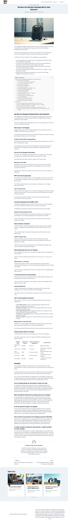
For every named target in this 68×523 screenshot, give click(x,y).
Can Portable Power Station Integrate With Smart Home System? (45, 462)
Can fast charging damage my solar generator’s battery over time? (30, 103)
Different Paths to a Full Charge (24, 94)
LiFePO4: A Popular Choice (23, 91)
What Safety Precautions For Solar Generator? (52, 487)
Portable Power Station (46, 2)
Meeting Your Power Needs (23, 84)
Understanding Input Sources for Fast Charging (26, 93)
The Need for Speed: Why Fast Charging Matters (27, 81)
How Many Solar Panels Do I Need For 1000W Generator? (33, 487)
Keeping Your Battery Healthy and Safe (25, 89)
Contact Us (61, 2)
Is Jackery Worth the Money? (15, 487)
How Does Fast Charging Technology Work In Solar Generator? (28, 79)
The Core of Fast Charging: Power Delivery (25, 83)
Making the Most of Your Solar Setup (25, 99)
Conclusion (18, 101)
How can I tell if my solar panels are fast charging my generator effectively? (31, 107)
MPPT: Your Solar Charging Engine (24, 85)
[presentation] (16, 479)
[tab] (33, 497)
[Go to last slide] (9, 485)
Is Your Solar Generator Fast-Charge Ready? (26, 95)
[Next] (58, 485)
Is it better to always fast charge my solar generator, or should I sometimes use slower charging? (33, 109)
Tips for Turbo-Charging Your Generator (25, 98)
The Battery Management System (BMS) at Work (26, 88)
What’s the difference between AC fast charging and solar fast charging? (31, 104)
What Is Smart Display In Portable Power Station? (23, 462)
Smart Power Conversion (23, 86)
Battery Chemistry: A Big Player (23, 90)
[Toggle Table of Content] (51, 78)
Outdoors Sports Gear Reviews (31, 12)
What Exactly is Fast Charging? (23, 80)
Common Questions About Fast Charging (25, 100)
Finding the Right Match (23, 96)
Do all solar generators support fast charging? (26, 105)
